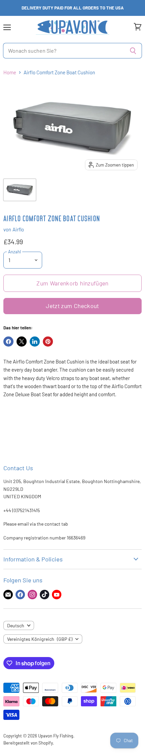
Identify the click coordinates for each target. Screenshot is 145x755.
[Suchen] (133, 50)
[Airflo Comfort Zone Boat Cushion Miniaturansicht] (20, 190)
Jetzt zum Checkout (72, 305)
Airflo (18, 229)
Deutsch (15, 625)
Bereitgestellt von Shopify (28, 743)
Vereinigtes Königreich (39, 639)
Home (9, 72)
